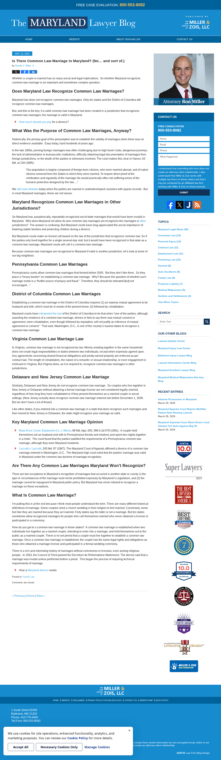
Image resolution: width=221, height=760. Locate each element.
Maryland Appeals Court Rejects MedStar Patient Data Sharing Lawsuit (182, 411)
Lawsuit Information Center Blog (177, 362)
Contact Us (131, 700)
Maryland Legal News (173, 229)
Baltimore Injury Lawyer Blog (175, 355)
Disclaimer (78, 700)
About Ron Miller (128, 39)
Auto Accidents (169, 271)
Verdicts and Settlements (174, 296)
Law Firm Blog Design (193, 753)
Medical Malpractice (171, 290)
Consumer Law (169, 235)
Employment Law (170, 253)
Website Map (146, 700)
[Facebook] (171, 205)
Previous (18, 595)
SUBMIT (184, 192)
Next (41, 595)
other (143, 220)
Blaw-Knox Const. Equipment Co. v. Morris (45, 430)
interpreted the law (50, 313)
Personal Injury (169, 241)
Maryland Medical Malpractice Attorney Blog (181, 379)
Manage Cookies (97, 747)
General (164, 265)
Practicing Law (169, 259)
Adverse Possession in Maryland (177, 399)
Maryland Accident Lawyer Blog (176, 370)
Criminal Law (168, 247)
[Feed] (197, 205)
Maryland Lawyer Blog (73, 23)
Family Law (28, 576)
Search (207, 322)
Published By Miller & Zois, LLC (196, 22)
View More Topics (168, 302)
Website (74, 39)
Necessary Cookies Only (59, 747)
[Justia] (188, 205)
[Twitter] (180, 205)
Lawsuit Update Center (171, 341)
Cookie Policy (77, 738)
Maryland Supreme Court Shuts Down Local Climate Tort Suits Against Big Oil (183, 424)
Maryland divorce (38, 570)
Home (28, 39)
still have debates (27, 189)
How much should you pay (35, 121)
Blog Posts (162, 700)
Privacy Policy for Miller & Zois (105, 700)
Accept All (20, 747)
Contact (184, 39)
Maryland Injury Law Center (174, 348)
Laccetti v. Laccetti (30, 448)
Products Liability (170, 283)
